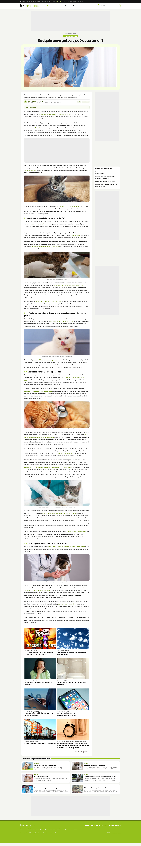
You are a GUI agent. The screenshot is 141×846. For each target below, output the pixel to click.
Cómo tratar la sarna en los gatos (105, 181)
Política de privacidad (34, 833)
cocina (37, 829)
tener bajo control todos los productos (48, 301)
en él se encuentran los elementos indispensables (54, 114)
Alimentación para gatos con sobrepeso (97, 788)
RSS (55, 833)
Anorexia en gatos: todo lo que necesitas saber (100, 776)
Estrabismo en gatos (41, 776)
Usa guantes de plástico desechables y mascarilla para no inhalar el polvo (48, 467)
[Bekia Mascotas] (29, 6)
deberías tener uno (30, 170)
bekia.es (22, 829)
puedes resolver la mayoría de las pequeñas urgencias (67, 547)
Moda (34, 1)
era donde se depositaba (38, 128)
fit (72, 829)
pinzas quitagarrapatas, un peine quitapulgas (68, 285)
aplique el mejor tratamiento (67, 604)
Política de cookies (47, 833)
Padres (49, 1)
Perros (43, 5)
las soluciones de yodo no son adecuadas (45, 246)
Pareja (53, 1)
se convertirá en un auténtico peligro (69, 206)
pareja (47, 829)
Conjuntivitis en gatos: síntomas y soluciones (49, 788)
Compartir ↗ (86, 101)
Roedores (68, 5)
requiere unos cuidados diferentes (41, 224)
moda (27, 829)
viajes (76, 829)
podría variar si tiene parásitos (76, 531)
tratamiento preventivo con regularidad (38, 391)
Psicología (69, 1)
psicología (64, 829)
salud (58, 829)
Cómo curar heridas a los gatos (94, 765)
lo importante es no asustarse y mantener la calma (59, 513)
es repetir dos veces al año (64, 453)
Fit (78, 1)
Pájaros (61, 5)
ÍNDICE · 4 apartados (56, 107)
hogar (69, 829)
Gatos (49, 5)
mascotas (53, 829)
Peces (54, 5)
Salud (64, 1)
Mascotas (59, 1)
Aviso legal (23, 833)
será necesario (76, 235)
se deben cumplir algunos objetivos (61, 321)
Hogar (74, 1)
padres (42, 829)
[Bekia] (22, 1)
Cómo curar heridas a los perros (45, 765)
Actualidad (29, 1)
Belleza (39, 1)
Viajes (81, 1)
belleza (32, 829)
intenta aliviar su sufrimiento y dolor (45, 360)
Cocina (44, 1)
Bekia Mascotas (68, 33)
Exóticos (76, 5)
